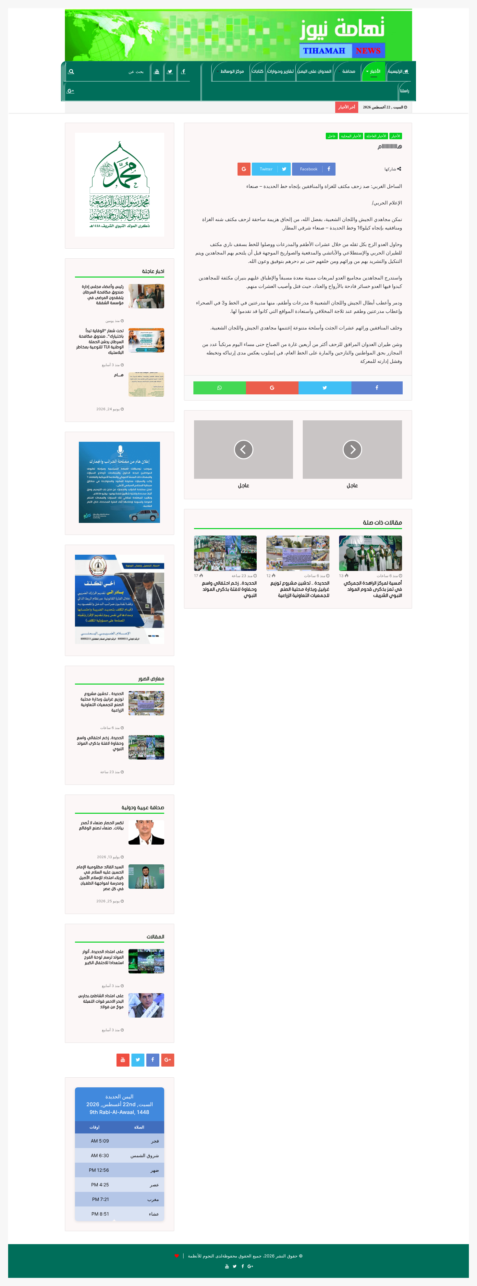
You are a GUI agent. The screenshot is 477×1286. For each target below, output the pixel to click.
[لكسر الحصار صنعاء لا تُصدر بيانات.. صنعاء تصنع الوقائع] (146, 832)
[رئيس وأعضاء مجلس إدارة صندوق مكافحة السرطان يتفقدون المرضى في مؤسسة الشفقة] (146, 296)
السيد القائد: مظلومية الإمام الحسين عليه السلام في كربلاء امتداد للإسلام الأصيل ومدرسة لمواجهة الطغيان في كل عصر (100, 878)
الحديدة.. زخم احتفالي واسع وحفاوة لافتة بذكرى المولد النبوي (229, 589)
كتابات (257, 71)
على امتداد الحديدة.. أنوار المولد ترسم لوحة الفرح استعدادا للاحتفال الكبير (103, 957)
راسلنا (404, 91)
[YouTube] (157, 71)
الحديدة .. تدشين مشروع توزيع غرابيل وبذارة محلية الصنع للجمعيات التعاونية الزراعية (299, 589)
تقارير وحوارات (280, 71)
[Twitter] (170, 71)
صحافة (348, 71)
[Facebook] (183, 71)
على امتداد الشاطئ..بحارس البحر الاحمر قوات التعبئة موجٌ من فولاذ (101, 1001)
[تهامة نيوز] (238, 38)
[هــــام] (146, 384)
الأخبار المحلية (351, 136)
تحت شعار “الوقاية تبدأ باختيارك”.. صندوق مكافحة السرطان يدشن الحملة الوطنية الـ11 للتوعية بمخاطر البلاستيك (100, 341)
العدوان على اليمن (314, 71)
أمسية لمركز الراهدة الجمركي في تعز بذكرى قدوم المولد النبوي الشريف (373, 589)
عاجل (332, 136)
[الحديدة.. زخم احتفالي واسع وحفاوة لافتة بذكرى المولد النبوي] (225, 553)
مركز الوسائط (232, 71)
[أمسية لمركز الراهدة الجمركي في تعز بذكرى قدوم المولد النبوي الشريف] (370, 553)
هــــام (119, 375)
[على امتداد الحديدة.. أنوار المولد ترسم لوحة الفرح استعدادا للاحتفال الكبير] (146, 961)
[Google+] (70, 91)
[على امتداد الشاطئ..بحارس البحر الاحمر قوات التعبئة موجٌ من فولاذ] (146, 1005)
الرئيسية (395, 71)
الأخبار (375, 71)
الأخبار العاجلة (376, 136)
